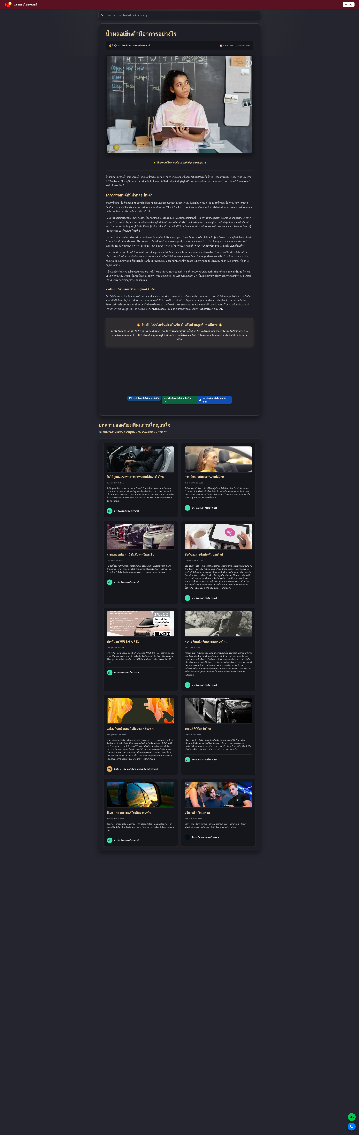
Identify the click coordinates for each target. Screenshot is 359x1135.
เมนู (350, 4)
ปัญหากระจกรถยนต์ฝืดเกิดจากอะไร (129, 812)
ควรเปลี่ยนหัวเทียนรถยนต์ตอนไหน (206, 641)
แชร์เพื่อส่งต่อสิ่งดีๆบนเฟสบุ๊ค (146, 398)
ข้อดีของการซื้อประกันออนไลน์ (204, 554)
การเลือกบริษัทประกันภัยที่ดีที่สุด (204, 477)
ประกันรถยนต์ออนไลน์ (159, 309)
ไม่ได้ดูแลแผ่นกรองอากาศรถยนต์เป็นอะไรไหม (135, 477)
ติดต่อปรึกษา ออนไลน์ (211, 309)
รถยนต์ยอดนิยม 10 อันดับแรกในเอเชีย (130, 554)
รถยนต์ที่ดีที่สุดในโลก (198, 728)
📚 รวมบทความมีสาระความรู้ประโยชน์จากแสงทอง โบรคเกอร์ (132, 432)
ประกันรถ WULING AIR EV (123, 641)
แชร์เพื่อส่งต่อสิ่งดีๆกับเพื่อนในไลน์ (177, 400)
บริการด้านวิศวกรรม (197, 812)
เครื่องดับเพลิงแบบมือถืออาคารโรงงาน (130, 728)
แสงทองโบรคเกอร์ (25, 4)
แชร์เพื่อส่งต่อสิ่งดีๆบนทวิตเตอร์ (214, 400)
